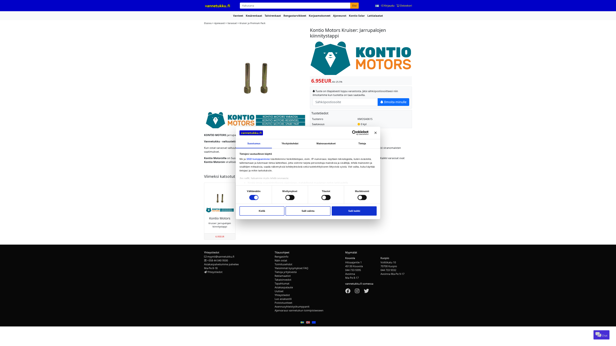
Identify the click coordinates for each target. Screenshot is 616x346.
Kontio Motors (219, 218)
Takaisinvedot (283, 279)
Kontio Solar (357, 15)
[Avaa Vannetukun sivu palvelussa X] (366, 292)
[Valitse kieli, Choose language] (377, 5)
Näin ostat (281, 260)
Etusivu (208, 23)
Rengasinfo (281, 256)
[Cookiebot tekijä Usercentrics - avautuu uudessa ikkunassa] (354, 132)
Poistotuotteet (283, 303)
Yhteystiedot (214, 272)
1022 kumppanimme (258, 159)
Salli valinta (308, 211)
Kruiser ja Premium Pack (252, 23)
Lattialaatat (375, 15)
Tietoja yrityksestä (286, 272)
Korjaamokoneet (319, 15)
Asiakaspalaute (284, 287)
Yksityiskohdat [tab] (290, 143)
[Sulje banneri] (375, 133)
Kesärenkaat (254, 15)
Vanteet (238, 15)
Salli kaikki (354, 211)
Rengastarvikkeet (294, 15)
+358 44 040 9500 (217, 260)
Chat (604, 335)
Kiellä (262, 211)
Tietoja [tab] (362, 143)
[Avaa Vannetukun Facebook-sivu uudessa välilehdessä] (347, 292)
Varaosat (232, 23)
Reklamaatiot (283, 276)
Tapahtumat (282, 283)
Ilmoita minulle (394, 102)
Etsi (354, 5)
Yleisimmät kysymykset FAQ (291, 268)
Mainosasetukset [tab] (326, 143)
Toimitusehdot (283, 264)
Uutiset (279, 291)
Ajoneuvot (339, 15)
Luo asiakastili (283, 299)
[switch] (290, 197)
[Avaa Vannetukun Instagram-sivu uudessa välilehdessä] (357, 292)
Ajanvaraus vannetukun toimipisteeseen (299, 310)
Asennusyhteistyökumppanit (292, 306)
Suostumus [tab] (253, 143)
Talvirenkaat (273, 15)
